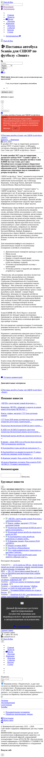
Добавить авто (7, 92)
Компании (10, 23)
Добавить (5, 111)
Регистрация (8, 7)
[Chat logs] (6, 668)
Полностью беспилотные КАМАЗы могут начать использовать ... (24, 529)
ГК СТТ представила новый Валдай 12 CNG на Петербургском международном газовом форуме (20, 573)
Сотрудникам (6, 705)
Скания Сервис (7, 630)
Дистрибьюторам (8, 703)
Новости (10, 17)
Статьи (10, 32)
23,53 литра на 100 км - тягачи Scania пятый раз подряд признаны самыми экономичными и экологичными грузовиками (22, 567)
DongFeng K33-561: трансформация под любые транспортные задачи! (21, 596)
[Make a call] (6, 673)
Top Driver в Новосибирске (19, 548)
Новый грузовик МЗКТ (17, 546)
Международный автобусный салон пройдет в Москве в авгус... (21, 556)
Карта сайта (8, 720)
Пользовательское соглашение (18, 712)
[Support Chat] (6, 671)
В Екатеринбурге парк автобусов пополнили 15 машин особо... (20, 538)
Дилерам (4, 701)
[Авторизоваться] (2, 113)
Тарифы (4, 707)
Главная (10, 15)
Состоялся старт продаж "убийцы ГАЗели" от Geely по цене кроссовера (19, 587)
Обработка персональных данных (19, 714)
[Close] (22, 603)
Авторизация (8, 9)
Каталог (10, 30)
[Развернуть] (2, 487)
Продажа (11, 21)
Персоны (11, 26)
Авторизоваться (12, 36)
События (11, 28)
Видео (10, 19)
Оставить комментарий (12, 377)
